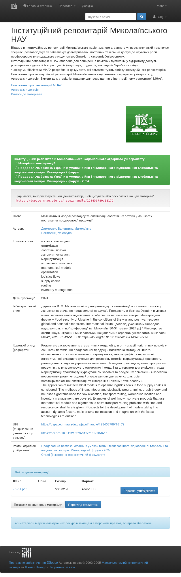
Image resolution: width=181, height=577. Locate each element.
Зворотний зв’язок (62, 567)
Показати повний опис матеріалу (38, 504)
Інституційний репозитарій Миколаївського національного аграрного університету (79, 158)
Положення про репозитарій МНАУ (36, 85)
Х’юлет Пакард (35, 567)
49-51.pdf (19, 489)
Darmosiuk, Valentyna (56, 233)
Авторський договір (25, 89)
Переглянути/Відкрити (139, 490)
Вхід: (160, 16)
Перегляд (65, 5)
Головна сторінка (39, 5)
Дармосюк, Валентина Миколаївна (66, 228)
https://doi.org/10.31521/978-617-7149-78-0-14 (74, 433)
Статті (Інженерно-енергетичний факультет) (73, 454)
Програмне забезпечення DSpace (33, 562)
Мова (160, 5)
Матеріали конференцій (37, 163)
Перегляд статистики (83, 504)
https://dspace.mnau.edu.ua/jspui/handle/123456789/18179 (82, 424)
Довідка (87, 5)
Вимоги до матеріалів (26, 94)
